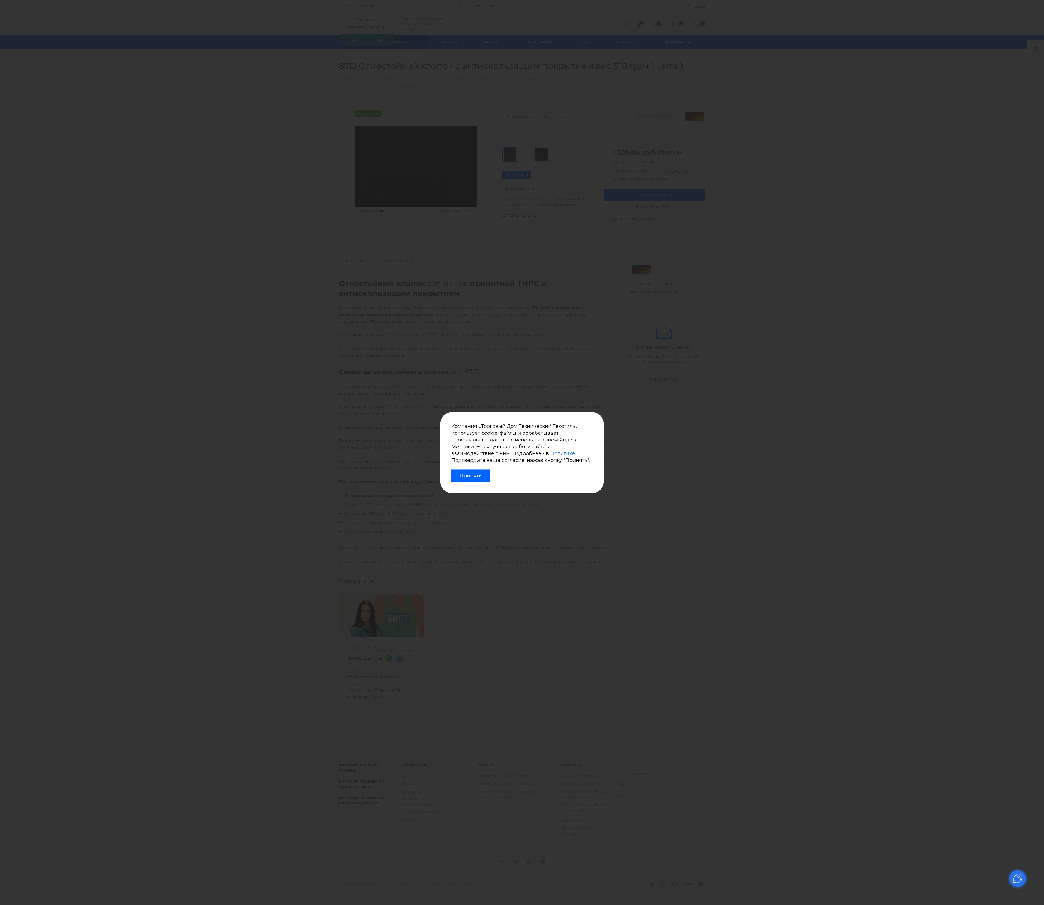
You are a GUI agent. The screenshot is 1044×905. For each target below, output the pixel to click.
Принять (470, 476)
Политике (562, 454)
